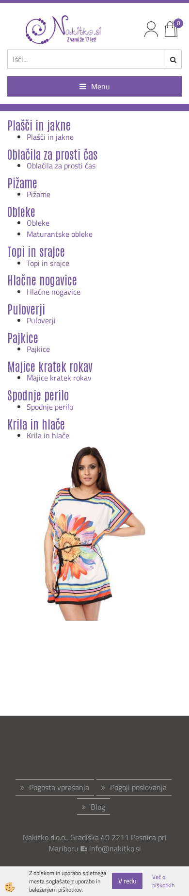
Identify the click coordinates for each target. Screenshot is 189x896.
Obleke (38, 223)
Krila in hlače (48, 435)
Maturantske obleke (60, 234)
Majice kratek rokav (59, 377)
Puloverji (41, 320)
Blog (98, 807)
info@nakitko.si (115, 848)
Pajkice (38, 349)
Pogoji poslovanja (138, 787)
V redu (127, 881)
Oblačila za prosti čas (61, 165)
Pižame (38, 194)
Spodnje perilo (50, 407)
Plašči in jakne (50, 137)
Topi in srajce (48, 263)
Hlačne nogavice (53, 292)
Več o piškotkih (163, 881)
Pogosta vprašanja (59, 787)
